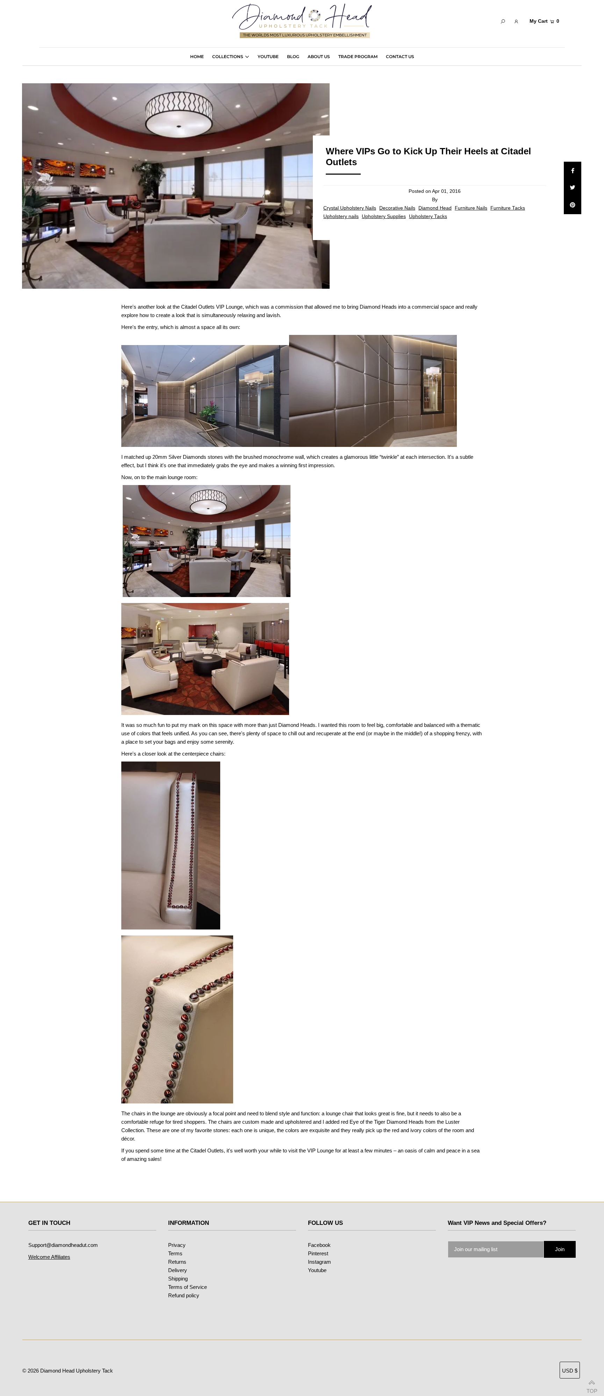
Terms (175, 1253)
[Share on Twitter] (572, 188)
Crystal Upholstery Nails (349, 208)
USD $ (569, 1371)
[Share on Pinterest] (572, 205)
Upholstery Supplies (384, 216)
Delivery (177, 1270)
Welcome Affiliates (49, 1257)
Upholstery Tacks (428, 216)
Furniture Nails (471, 208)
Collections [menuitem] (227, 56)
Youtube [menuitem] (268, 56)
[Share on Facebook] (572, 170)
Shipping (178, 1279)
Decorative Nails (397, 208)
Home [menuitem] (197, 56)
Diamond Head (435, 208)
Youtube (317, 1270)
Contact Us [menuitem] (400, 56)
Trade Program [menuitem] (358, 56)
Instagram (319, 1262)
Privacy (177, 1245)
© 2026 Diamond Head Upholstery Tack (67, 1371)
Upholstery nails (341, 216)
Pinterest (318, 1253)
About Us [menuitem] (319, 56)
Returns (177, 1262)
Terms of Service (187, 1287)
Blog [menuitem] (293, 56)
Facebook (319, 1245)
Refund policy (183, 1295)
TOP (592, 1388)
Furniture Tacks (507, 208)
